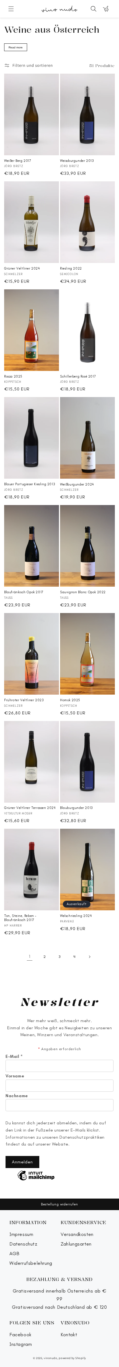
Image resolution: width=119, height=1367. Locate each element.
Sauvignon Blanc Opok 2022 (83, 592)
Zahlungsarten (76, 1244)
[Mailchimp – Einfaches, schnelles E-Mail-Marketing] (36, 1176)
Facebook (20, 1335)
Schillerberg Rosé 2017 (78, 376)
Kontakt (69, 1335)
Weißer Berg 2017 (17, 161)
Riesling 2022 (71, 268)
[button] (11, 9)
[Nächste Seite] (89, 957)
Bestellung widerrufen (59, 1204)
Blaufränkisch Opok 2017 (23, 592)
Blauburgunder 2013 (76, 808)
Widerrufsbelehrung (30, 1263)
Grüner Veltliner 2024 (22, 268)
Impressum (21, 1234)
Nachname (17, 1095)
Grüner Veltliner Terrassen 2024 (30, 808)
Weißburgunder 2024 (77, 484)
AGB (14, 1254)
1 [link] (29, 956)
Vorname (15, 1076)
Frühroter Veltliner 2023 (24, 700)
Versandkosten (77, 1234)
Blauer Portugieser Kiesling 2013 (29, 484)
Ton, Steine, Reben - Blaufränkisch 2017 (20, 918)
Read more (16, 47)
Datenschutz (23, 1244)
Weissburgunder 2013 (77, 161)
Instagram (20, 1344)
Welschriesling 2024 (76, 916)
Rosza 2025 (13, 376)
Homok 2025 (70, 700)
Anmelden (22, 1161)
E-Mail (14, 1056)
